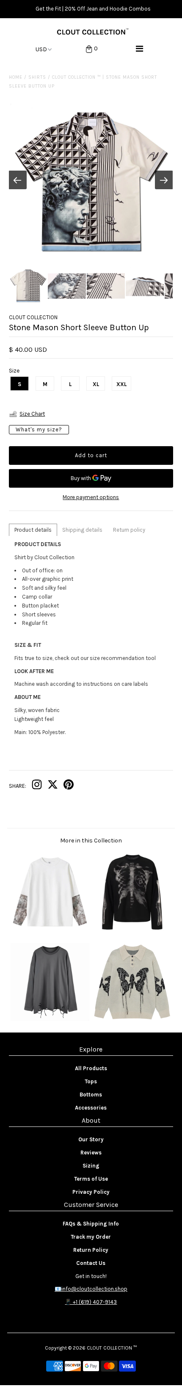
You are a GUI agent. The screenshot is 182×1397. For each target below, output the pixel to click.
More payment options (91, 497)
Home (15, 77)
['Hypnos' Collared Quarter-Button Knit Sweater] (132, 1019)
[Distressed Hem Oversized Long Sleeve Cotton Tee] (50, 1019)
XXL (121, 384)
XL (96, 384)
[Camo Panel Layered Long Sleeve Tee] (50, 929)
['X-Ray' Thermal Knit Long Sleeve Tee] (132, 929)
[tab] (33, 530)
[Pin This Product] (68, 786)
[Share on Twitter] (52, 786)
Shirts (37, 77)
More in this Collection (91, 840)
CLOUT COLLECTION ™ (112, 1348)
